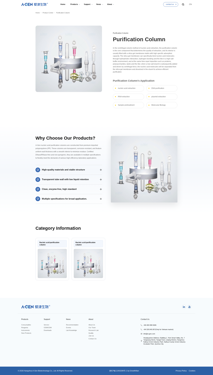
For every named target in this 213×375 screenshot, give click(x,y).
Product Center (48, 13)
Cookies (191, 371)
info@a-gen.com (149, 334)
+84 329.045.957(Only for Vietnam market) (158, 329)
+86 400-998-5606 (149, 325)
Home (38, 13)
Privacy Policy (181, 371)
